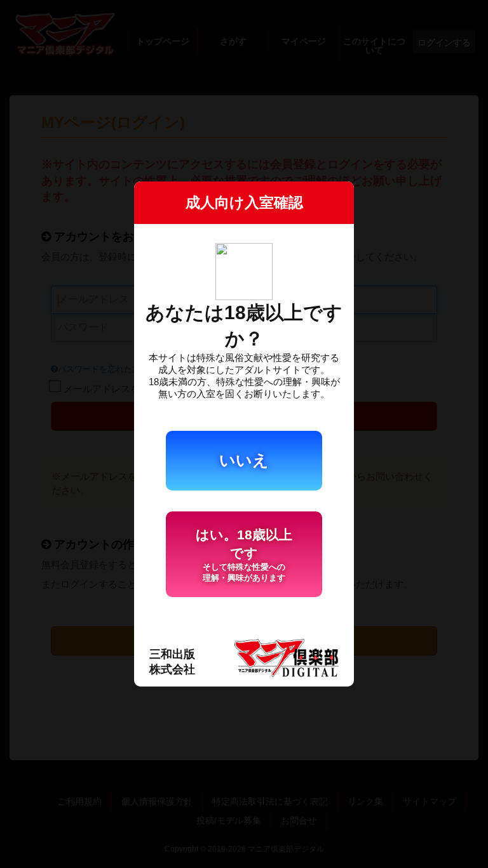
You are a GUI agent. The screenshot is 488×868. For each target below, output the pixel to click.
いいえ (244, 460)
